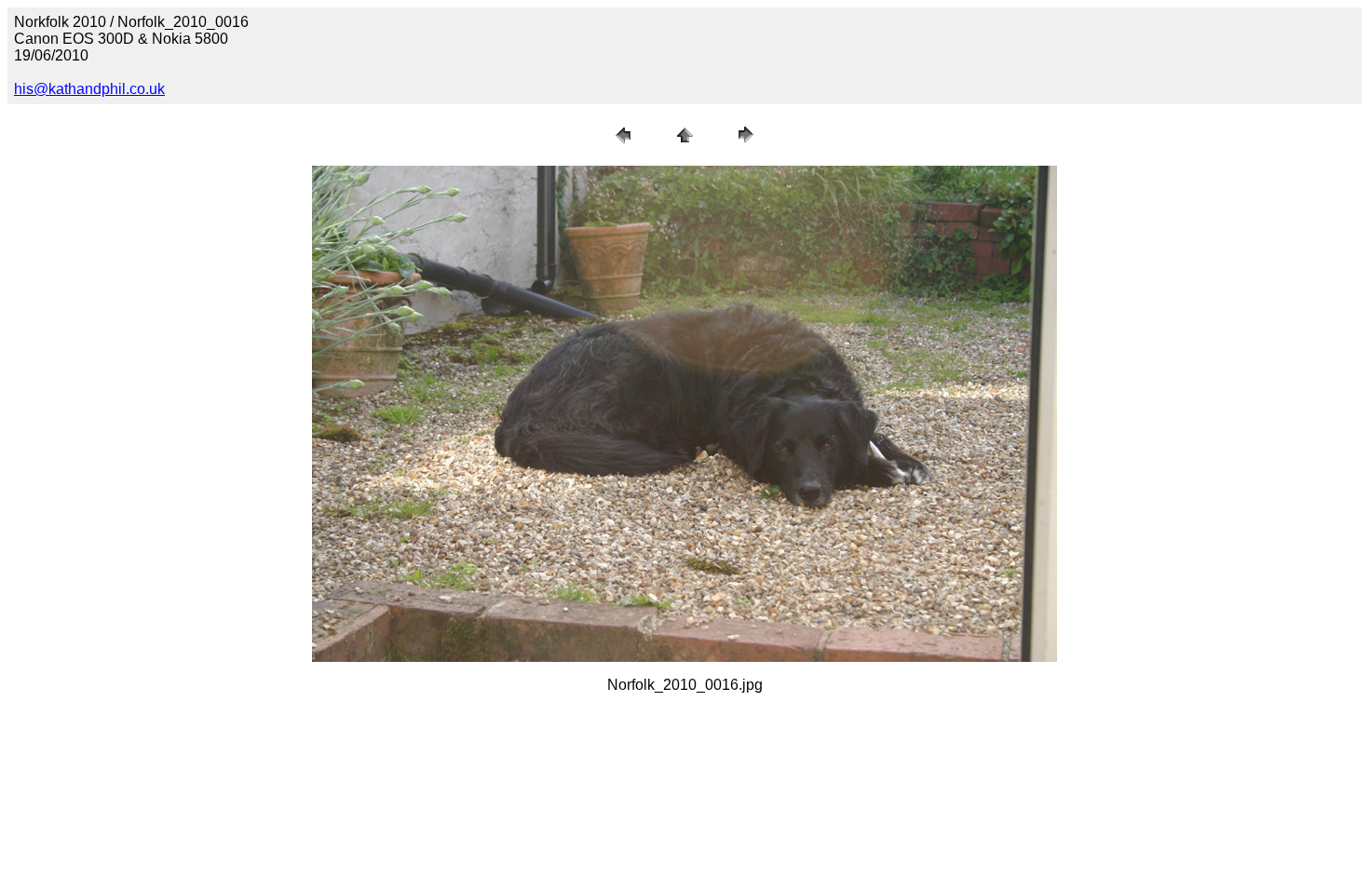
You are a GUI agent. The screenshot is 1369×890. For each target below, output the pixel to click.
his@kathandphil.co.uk (89, 89)
